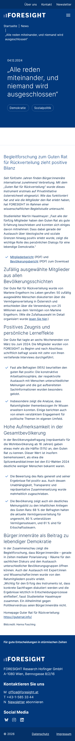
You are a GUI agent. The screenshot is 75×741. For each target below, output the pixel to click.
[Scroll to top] (67, 733)
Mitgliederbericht (22, 257)
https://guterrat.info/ (18, 617)
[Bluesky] (6, 720)
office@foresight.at (23, 692)
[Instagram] (13, 720)
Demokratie (18, 108)
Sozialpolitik (42, 108)
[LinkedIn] (21, 720)
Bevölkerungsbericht (24, 261)
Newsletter (16, 702)
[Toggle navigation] (68, 15)
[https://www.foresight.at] (25, 15)
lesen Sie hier (38, 319)
